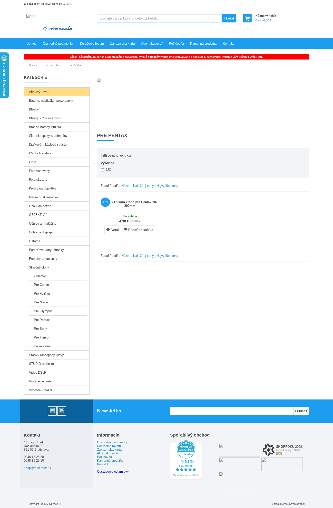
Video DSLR (37, 372)
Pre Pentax (42, 320)
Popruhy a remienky (43, 258)
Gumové (40, 276)
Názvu (125, 186)
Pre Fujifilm (42, 293)
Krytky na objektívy (43, 188)
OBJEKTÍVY (38, 215)
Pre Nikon (41, 302)
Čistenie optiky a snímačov (48, 136)
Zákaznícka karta (122, 43)
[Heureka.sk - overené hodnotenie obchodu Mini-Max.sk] (186, 478)
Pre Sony (40, 328)
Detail (114, 230)
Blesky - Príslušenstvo (45, 118)
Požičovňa (176, 43)
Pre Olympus (43, 311)
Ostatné (34, 241)
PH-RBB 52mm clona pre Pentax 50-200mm (130, 204)
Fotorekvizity (38, 179)
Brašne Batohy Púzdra (45, 127)
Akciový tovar (39, 92)
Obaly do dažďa (40, 206)
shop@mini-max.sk (37, 468)
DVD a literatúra (40, 153)
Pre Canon (41, 285)
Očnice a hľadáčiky (42, 223)
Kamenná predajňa (203, 43)
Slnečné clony (39, 267)
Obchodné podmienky (58, 43)
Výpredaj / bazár (40, 390)
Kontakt (228, 43)
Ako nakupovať (152, 43)
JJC (108, 169)
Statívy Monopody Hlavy (46, 355)
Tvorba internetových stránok (287, 503)
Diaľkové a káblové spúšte (48, 144)
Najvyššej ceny (167, 186)
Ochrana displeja (41, 232)
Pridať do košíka (140, 230)
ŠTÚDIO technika (41, 364)
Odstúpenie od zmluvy (113, 471)
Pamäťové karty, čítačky (46, 250)
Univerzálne (42, 346)
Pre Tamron (42, 337)
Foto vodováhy (39, 171)
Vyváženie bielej (40, 381)
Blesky (34, 109)
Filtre (32, 162)
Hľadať (229, 18)
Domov (32, 43)
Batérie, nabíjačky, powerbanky (51, 100)
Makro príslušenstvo (43, 197)
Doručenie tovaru (92, 43)
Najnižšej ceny (143, 186)
